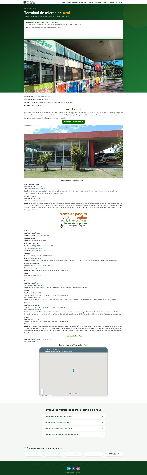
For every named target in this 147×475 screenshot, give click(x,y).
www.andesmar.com (34, 309)
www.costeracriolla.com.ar (36, 189)
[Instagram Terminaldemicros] (78, 468)
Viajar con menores (73, 464)
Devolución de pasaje (57, 464)
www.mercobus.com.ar (35, 248)
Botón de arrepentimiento (39, 464)
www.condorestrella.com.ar (36, 201)
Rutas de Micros (108, 2)
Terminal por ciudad (94, 2)
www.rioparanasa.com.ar (36, 285)
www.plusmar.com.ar (34, 258)
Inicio (63, 2)
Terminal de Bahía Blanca (74, 454)
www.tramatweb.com (35, 324)
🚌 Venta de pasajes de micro (76, 2)
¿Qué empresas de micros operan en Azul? (57, 422)
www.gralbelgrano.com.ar (36, 268)
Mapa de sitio (112, 464)
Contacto (119, 2)
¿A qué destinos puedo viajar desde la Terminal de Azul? (61, 434)
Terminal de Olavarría (54, 454)
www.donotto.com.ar (34, 297)
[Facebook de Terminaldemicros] (73, 468)
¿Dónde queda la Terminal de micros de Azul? (58, 416)
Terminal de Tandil (34, 454)
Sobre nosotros (101, 464)
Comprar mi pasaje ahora (74, 121)
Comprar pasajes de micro (114, 454)
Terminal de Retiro (94, 454)
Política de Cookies (87, 464)
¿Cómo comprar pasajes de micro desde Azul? (58, 428)
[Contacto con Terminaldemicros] (69, 468)
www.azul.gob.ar (33, 341)
